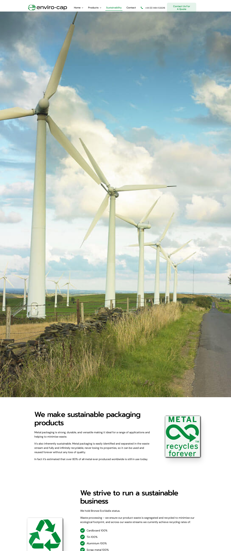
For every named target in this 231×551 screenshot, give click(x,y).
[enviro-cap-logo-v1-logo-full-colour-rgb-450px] (47, 5)
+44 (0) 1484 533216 (155, 7)
